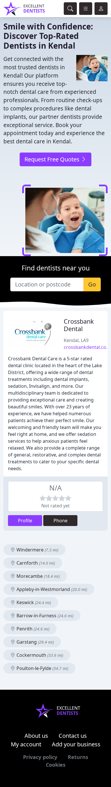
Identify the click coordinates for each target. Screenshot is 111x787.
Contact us (73, 735)
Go (92, 284)
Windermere (36, 550)
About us (36, 735)
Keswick (33, 602)
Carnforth (35, 563)
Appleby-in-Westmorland (51, 589)
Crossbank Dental (79, 325)
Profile (25, 520)
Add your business (76, 744)
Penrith (32, 629)
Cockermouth (39, 655)
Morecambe (37, 576)
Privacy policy (40, 757)
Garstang (34, 642)
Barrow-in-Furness (44, 615)
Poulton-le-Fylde (41, 668)
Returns (78, 757)
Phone (60, 520)
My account (26, 744)
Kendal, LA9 (76, 340)
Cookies (55, 764)
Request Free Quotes (52, 159)
